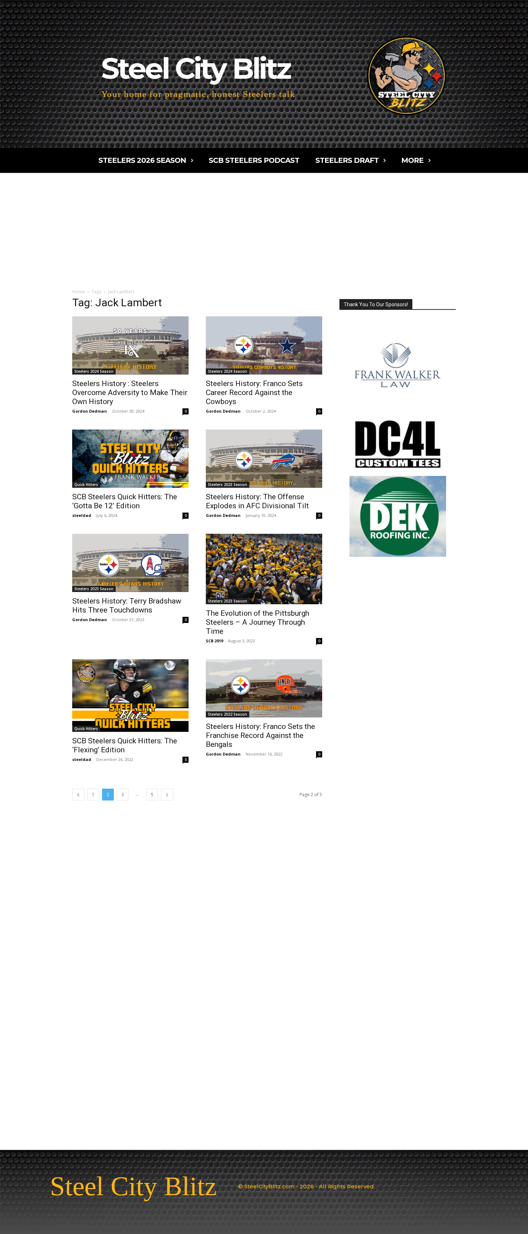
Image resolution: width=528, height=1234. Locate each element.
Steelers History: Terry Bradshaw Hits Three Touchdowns (126, 605)
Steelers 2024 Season (94, 371)
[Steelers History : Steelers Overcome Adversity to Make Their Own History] (130, 345)
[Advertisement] (264, 226)
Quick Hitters (86, 484)
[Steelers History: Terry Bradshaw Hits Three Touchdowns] (130, 563)
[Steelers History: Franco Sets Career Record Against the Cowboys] (264, 345)
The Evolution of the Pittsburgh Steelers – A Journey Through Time (257, 622)
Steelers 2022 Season (227, 714)
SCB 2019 (214, 640)
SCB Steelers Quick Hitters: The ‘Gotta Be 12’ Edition (124, 501)
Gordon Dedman (89, 411)
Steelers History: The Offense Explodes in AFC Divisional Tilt (257, 501)
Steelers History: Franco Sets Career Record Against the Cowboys (254, 392)
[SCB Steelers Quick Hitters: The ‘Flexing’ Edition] (130, 695)
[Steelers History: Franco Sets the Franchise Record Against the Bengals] (264, 688)
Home (78, 292)
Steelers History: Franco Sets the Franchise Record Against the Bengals (260, 735)
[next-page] (167, 795)
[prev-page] (78, 795)
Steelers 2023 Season (227, 484)
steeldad (81, 515)
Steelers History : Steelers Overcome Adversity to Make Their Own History (129, 392)
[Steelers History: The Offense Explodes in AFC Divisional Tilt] (264, 459)
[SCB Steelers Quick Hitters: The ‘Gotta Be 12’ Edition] (130, 459)
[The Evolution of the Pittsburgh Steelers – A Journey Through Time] (264, 569)
